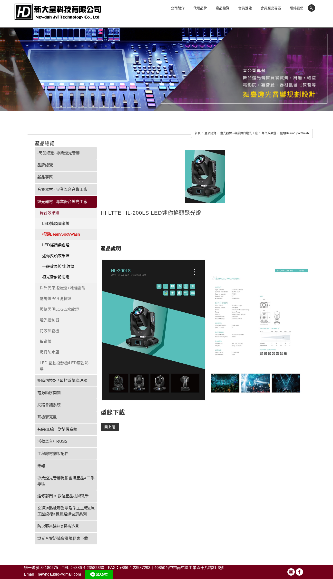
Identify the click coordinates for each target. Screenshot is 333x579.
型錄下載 (113, 412)
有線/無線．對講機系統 (57, 429)
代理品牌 (200, 8)
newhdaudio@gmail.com (59, 574)
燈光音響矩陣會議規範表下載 (62, 538)
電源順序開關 (49, 393)
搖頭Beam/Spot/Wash (294, 133)
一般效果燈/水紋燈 (58, 266)
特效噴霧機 (49, 331)
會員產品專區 (271, 8)
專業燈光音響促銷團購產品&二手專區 (66, 481)
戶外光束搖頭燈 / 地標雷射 (63, 288)
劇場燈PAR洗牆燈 (55, 299)
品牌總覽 (45, 165)
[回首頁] (58, 14)
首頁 (198, 133)
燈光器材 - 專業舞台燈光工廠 (239, 133)
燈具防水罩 (49, 352)
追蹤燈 (45, 341)
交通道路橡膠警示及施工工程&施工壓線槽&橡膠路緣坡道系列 (66, 511)
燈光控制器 (49, 320)
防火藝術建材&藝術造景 (58, 526)
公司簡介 (178, 8)
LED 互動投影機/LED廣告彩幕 (64, 366)
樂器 (41, 466)
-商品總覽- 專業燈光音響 (58, 153)
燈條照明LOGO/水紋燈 (59, 309)
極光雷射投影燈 (55, 277)
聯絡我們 (297, 8)
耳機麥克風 (47, 417)
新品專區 (45, 177)
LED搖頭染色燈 (55, 245)
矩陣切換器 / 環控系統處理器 (62, 380)
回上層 (109, 427)
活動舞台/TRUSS (52, 441)
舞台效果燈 (269, 133)
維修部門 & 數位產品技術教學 (63, 496)
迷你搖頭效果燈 (55, 256)
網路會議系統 (49, 405)
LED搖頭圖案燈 (55, 224)
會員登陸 (245, 8)
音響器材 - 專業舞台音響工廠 (62, 189)
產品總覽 (222, 8)
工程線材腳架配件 (53, 454)
